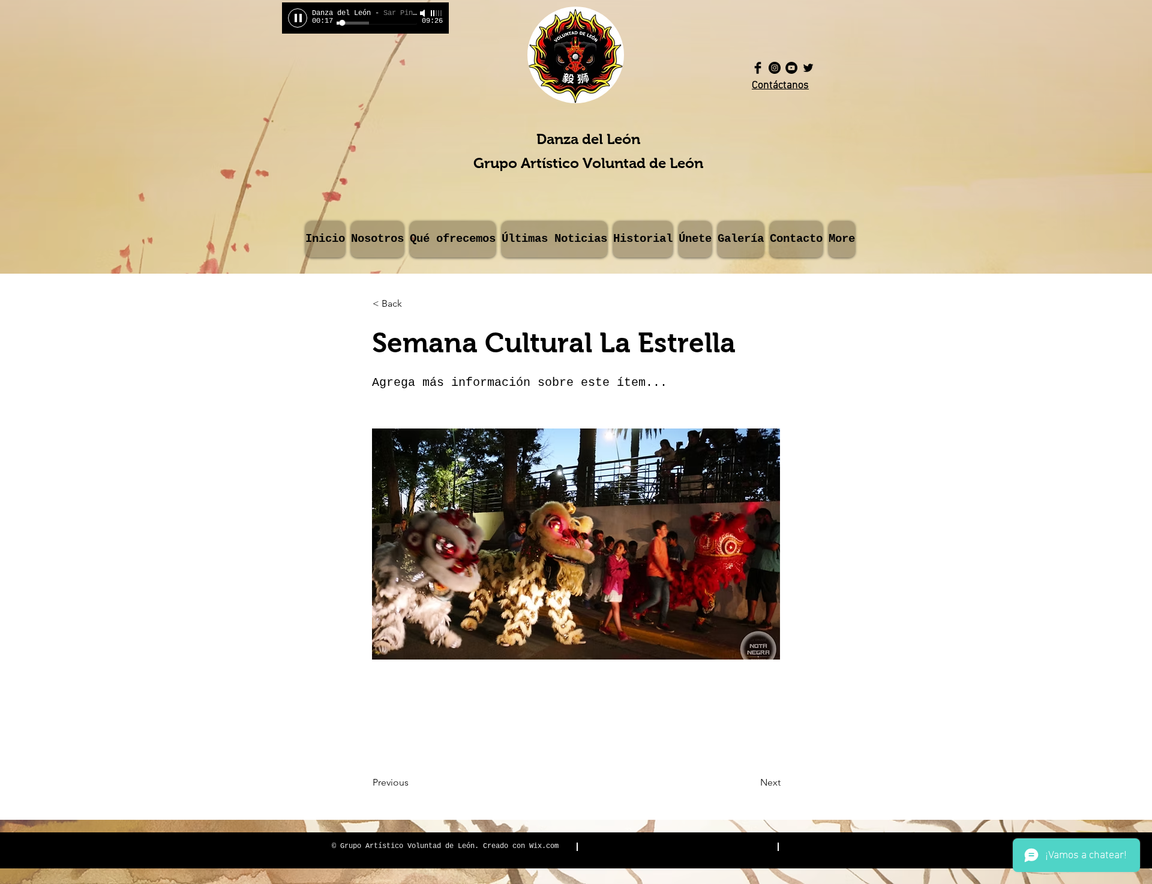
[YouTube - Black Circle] (791, 68)
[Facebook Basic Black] (758, 68)
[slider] (437, 13)
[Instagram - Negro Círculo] (775, 68)
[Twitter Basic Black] (808, 68)
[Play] (297, 18)
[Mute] (424, 13)
